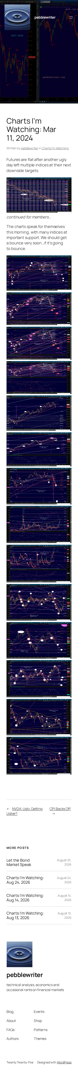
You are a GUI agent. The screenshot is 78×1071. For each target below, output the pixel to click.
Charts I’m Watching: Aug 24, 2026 (25, 879)
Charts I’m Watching (55, 148)
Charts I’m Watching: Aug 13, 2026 (25, 915)
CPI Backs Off (60, 808)
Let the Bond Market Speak (18, 862)
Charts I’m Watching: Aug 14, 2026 (25, 897)
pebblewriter (44, 17)
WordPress (64, 1062)
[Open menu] (71, 17)
